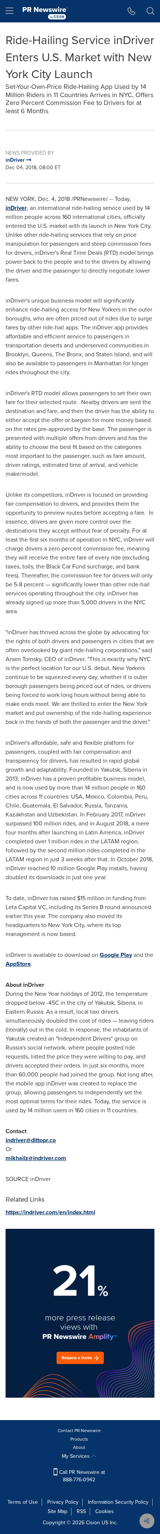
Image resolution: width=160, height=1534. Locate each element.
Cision (93, 1523)
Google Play (116, 955)
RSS (81, 1511)
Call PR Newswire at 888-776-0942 (81, 1476)
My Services (76, 1456)
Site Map (57, 1511)
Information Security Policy (118, 1502)
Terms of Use (22, 1502)
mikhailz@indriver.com (36, 1158)
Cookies (104, 1511)
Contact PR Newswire (79, 1430)
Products (79, 1439)
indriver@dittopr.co (31, 1140)
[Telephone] (131, 11)
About (79, 1447)
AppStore (18, 964)
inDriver (16, 208)
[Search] (150, 11)
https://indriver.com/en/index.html (50, 1212)
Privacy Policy (63, 1502)
